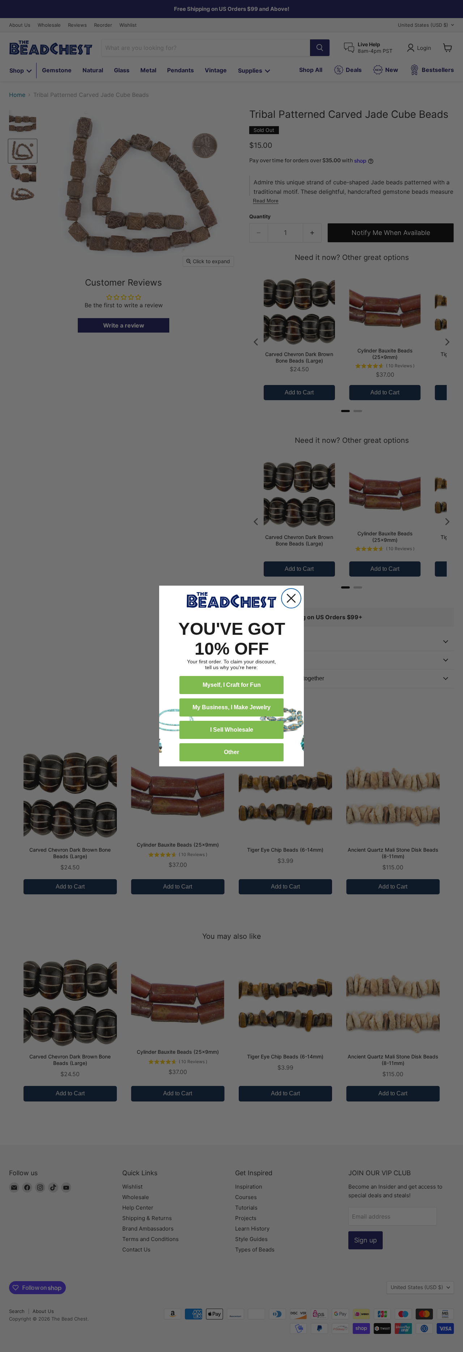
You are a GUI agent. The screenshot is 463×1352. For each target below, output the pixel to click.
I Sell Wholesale (231, 730)
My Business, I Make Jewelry (231, 707)
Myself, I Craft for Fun (232, 685)
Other (231, 752)
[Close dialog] (291, 598)
